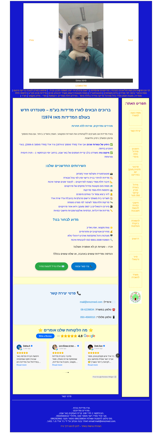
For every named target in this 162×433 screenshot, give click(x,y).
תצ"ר (24, 95)
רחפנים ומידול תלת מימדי (135, 153)
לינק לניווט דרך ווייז (70, 426)
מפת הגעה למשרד (135, 114)
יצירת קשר (135, 131)
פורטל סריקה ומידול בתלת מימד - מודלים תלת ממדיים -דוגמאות (79, 95)
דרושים (135, 238)
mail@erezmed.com (91, 302)
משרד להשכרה (135, 276)
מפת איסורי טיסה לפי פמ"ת (133, 93)
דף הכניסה (145, 90)
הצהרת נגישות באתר (91, 426)
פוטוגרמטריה (96, 93)
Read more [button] (22, 365)
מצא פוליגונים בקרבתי (121, 90)
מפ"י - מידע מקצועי (37, 95)
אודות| (136, 90)
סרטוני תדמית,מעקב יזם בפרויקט (134, 171)
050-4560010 (87, 317)
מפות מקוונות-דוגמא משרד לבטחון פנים (68, 93)
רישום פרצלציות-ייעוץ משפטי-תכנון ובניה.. (68, 90)
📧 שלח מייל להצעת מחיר (51, 266)
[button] (13, 355)
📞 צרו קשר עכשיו (84, 266)
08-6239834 (87, 309)
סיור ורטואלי (135, 258)
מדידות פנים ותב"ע (37, 93)
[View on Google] (19, 347)
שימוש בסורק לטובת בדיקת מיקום (29, 90)
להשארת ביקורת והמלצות (135, 223)
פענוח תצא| (127, 95)
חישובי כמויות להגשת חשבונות (135, 206)
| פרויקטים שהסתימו (100, 90)
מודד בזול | (116, 95)
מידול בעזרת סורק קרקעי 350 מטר (135, 190)
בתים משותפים (110, 93)
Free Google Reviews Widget (103, 377)
